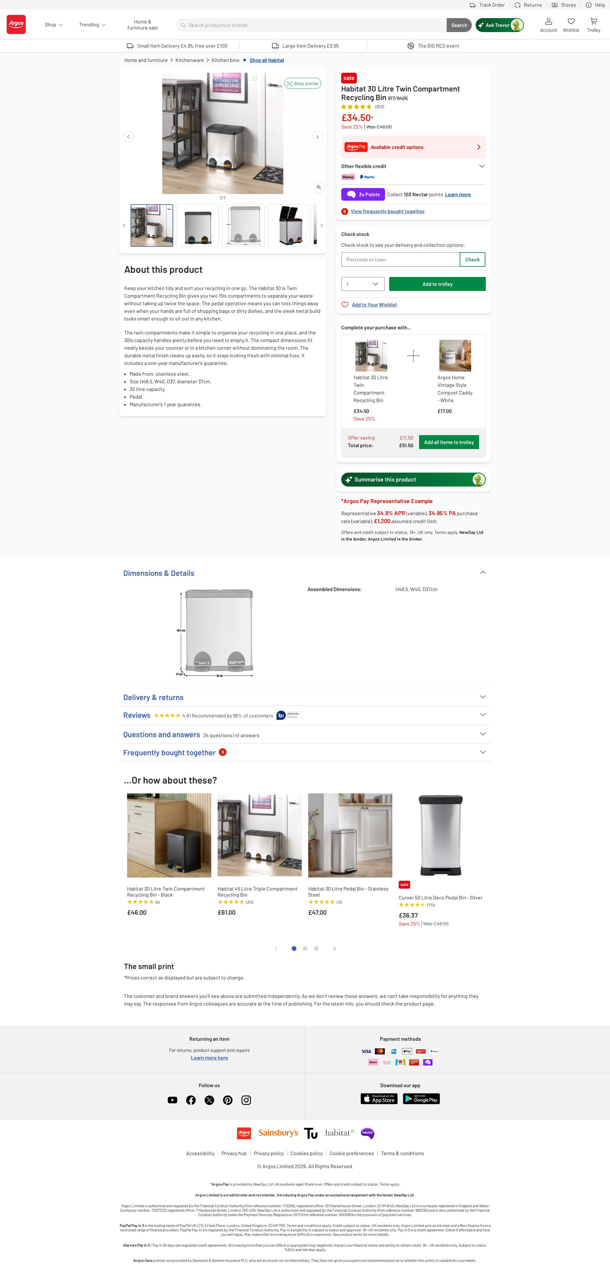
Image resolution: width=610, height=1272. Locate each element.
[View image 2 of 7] (198, 225)
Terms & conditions (402, 1153)
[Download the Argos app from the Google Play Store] (421, 1103)
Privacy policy (269, 1153)
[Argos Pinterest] (227, 1100)
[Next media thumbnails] (321, 225)
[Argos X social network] (209, 1100)
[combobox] (311, 25)
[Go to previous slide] (128, 136)
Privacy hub (234, 1153)
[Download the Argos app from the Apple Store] (379, 1103)
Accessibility (200, 1153)
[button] (302, 83)
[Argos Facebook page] (191, 1100)
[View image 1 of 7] (152, 225)
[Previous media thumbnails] (124, 225)
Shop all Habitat (267, 60)
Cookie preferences (352, 1153)
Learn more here (209, 1057)
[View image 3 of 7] (243, 225)
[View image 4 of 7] (289, 225)
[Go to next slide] (317, 136)
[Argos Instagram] (246, 1100)
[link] (413, 209)
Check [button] (472, 259)
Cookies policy (307, 1153)
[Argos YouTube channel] (172, 1100)
